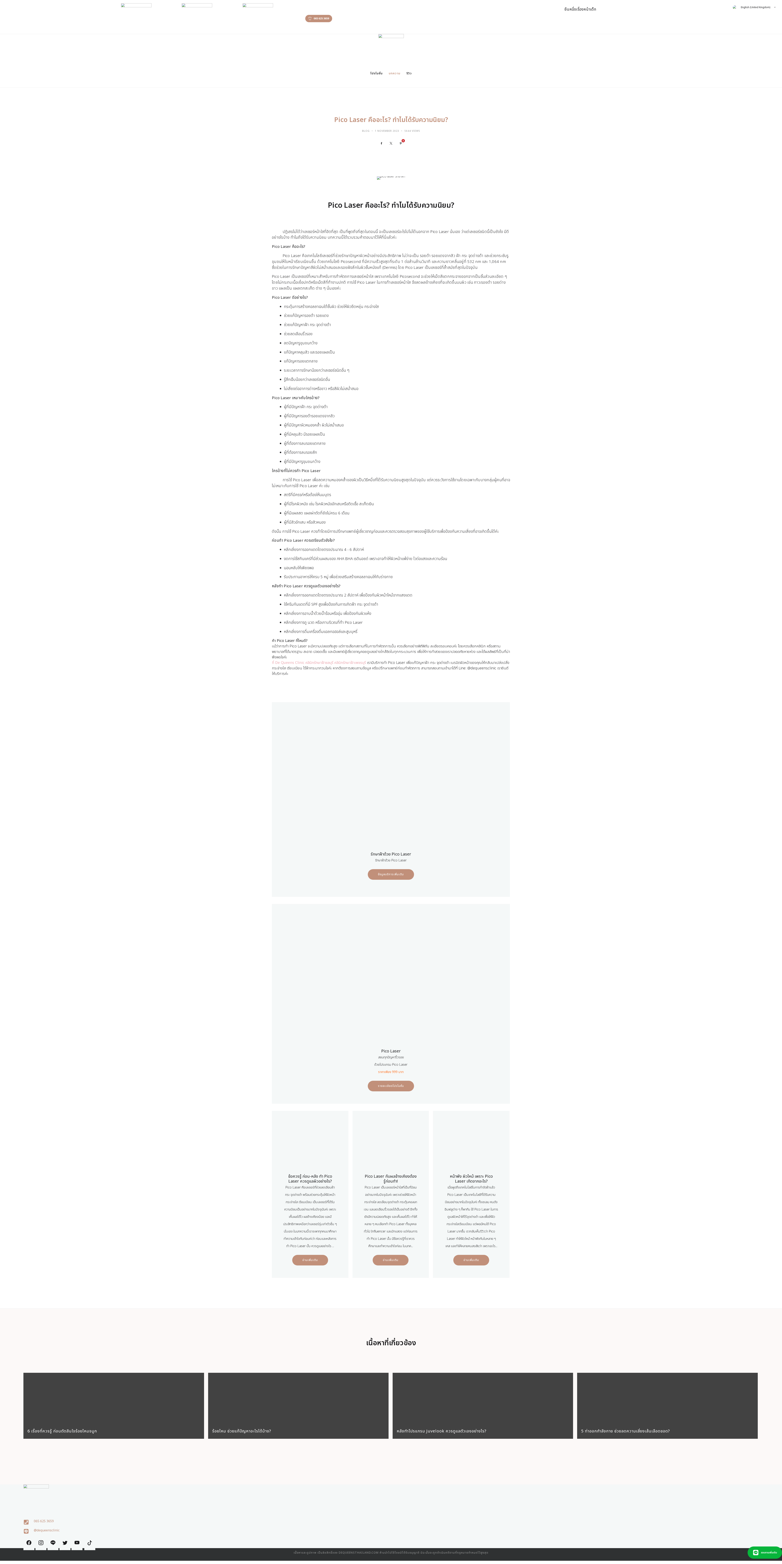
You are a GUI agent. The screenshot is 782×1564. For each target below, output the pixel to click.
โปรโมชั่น (376, 73)
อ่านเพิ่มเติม (310, 1260)
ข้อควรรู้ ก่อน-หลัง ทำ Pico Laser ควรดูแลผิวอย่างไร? (310, 1179)
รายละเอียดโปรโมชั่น (391, 1086)
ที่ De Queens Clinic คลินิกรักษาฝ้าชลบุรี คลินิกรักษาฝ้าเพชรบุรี (319, 663)
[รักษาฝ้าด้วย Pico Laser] (391, 780)
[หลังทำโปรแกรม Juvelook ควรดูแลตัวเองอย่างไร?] (483, 1398)
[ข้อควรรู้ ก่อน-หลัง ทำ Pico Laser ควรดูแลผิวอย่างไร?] (310, 1143)
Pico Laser (391, 1051)
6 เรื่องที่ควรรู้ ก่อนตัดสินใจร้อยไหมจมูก (62, 1431)
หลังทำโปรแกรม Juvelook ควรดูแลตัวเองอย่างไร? (441, 1431)
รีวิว (409, 73)
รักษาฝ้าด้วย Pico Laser (391, 854)
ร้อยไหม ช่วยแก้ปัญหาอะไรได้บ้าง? (241, 1431)
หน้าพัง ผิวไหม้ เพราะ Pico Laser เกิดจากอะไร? (471, 1179)
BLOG (366, 131)
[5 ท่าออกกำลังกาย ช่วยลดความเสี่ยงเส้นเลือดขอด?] (667, 1398)
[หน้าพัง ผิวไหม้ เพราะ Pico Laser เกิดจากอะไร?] (471, 1143)
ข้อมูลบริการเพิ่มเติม (391, 874)
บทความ (394, 73)
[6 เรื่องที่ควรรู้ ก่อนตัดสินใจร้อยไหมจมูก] (114, 1398)
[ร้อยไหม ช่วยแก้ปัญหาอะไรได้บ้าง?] (298, 1398)
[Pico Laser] (391, 977)
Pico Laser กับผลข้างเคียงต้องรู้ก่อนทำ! (391, 1179)
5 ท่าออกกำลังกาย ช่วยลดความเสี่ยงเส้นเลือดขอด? (625, 1431)
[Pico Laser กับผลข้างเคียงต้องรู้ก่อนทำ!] (391, 1143)
